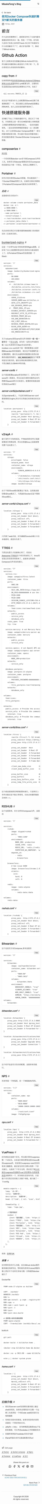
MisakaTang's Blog (11, 4)
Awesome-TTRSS (9, 556)
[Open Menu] (38, 4)
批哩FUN (10, 1254)
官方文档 (14, 342)
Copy (36, 91)
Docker (6, 1452)
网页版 (4, 153)
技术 (26, 1456)
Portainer (7, 1456)
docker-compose (19, 1452)
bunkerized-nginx (13, 242)
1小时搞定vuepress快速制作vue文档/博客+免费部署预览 (20, 1172)
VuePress (17, 1456)
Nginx (31, 1452)
